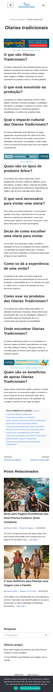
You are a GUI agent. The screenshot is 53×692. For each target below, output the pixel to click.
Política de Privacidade (30, 688)
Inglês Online (17, 50)
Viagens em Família (28, 591)
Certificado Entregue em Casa (34, 368)
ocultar (36, 411)
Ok (16, 688)
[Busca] (43, 5)
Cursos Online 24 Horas (17, 368)
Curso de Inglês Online (26, 162)
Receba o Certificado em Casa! (31, 50)
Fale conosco (33, 675)
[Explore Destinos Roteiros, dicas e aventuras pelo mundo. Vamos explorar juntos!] (26, 5)
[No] (49, 684)
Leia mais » (34, 540)
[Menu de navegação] (10, 5)
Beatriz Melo (12, 528)
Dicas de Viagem (27, 528)
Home (12, 19)
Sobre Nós (18, 675)
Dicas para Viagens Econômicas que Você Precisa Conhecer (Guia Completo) (26, 517)
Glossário (21, 19)
